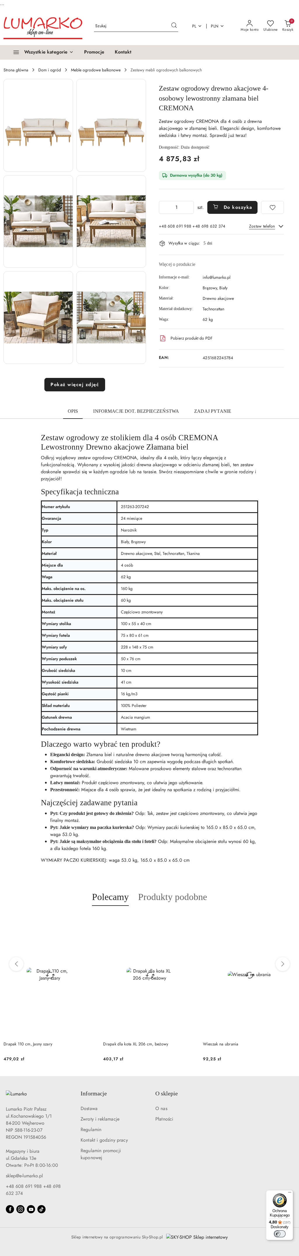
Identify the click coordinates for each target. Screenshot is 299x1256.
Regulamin (91, 1129)
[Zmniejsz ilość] (163, 207)
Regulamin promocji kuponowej (101, 1154)
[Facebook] (10, 1209)
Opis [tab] (73, 411)
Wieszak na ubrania (221, 1044)
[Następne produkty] (282, 964)
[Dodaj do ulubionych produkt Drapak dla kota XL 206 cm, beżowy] (189, 919)
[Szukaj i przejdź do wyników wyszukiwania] (174, 26)
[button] (38, 125)
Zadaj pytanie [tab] (212, 411)
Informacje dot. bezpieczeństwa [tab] (136, 411)
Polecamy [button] (110, 897)
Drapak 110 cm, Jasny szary (28, 1044)
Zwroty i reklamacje (100, 1119)
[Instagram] (20, 1209)
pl (194, 26)
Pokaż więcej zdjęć (75, 384)
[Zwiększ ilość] (189, 207)
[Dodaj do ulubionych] (272, 207)
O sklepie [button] (166, 1093)
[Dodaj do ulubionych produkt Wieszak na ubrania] (288, 919)
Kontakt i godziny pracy (104, 1140)
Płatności (164, 1119)
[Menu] (289, 1193)
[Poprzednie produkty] (16, 964)
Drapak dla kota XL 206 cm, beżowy (135, 1044)
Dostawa (89, 1108)
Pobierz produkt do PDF (192, 338)
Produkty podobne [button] (172, 897)
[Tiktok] (41, 1209)
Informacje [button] (94, 1093)
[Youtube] (31, 1209)
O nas (161, 1108)
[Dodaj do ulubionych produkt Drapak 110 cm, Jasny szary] (89, 919)
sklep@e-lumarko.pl (24, 1175)
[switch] (280, 1233)
